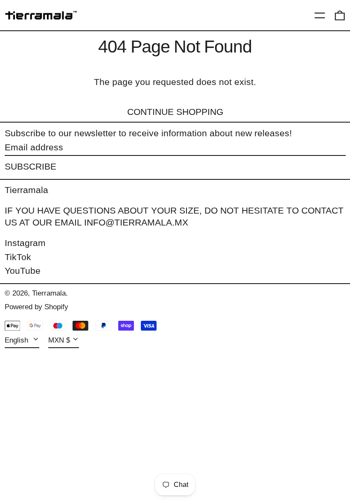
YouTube (23, 270)
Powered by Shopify (36, 307)
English (17, 340)
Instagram (25, 243)
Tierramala (26, 190)
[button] (339, 15)
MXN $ (59, 340)
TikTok (18, 257)
